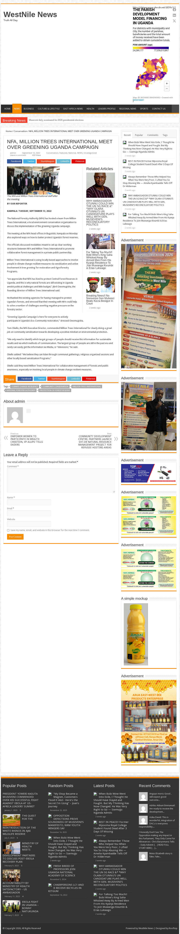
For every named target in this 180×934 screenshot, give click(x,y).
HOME (7, 108)
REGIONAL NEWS (127, 108)
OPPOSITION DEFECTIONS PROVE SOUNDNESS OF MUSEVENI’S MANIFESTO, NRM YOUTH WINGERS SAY (66, 822)
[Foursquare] (118, 928)
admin (13, 153)
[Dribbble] (115, 928)
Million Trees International (87, 386)
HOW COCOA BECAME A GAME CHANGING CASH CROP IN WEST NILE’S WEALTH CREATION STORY (81, 120)
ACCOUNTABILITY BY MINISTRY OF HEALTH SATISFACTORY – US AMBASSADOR (16, 887)
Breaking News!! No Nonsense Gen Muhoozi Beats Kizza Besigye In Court (100, 299)
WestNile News (30, 14)
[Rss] (101, 928)
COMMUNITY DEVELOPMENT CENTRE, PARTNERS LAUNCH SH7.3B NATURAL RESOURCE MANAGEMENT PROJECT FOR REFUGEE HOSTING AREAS (94, 441)
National (72, 153)
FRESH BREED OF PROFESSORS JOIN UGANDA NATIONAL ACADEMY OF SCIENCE (61, 870)
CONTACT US (159, 108)
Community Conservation (55, 386)
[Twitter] (108, 928)
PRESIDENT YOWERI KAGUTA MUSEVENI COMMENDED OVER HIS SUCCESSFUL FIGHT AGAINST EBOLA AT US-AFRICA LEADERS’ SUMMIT (21, 800)
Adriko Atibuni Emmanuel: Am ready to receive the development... (162, 808)
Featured (63, 153)
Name (11, 497)
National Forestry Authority (21, 390)
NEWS (17, 108)
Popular (139, 135)
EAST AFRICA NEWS (73, 108)
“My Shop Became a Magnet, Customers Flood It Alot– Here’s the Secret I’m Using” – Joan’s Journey (63, 800)
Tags (165, 135)
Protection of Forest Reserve (55, 390)
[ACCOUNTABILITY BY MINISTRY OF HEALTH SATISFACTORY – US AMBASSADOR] (11, 875)
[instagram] (121, 928)
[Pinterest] (111, 928)
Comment (13, 466)
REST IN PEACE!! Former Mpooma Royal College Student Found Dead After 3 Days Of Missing (148, 164)
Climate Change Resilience (25, 386)
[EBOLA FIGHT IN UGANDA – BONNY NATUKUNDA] (11, 906)
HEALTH (90, 108)
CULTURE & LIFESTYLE (49, 108)
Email (10, 508)
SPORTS (144, 108)
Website (11, 519)
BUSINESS (29, 108)
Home (8, 131)
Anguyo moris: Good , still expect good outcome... (160, 796)
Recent (127, 135)
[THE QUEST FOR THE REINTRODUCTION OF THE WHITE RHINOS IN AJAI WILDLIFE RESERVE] (11, 820)
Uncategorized (90, 153)
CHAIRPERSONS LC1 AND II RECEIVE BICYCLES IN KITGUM (66, 888)
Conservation (20, 131)
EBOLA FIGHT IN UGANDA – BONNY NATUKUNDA (30, 906)
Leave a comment (18, 155)
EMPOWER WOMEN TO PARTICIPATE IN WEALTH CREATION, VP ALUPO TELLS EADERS (27, 439)
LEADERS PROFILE (106, 108)
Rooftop (173, 928)
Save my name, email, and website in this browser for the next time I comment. (50, 530)
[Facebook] (105, 928)
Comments (152, 135)
